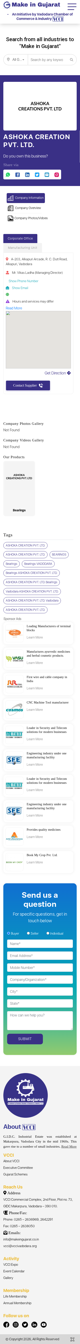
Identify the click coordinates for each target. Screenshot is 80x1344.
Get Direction (56, 373)
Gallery (8, 1278)
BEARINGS (59, 554)
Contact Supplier (25, 385)
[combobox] (15, 59)
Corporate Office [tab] (20, 238)
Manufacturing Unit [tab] (22, 247)
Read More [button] (14, 308)
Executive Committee (18, 1168)
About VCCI (11, 1161)
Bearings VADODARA (38, 564)
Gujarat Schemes (15, 1174)
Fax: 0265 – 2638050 (19, 1226)
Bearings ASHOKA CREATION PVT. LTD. (31, 573)
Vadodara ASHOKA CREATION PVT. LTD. (32, 591)
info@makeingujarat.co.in (21, 1239)
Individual (56, 934)
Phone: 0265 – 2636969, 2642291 (28, 1219)
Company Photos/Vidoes (31, 218)
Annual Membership (17, 1303)
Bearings (11, 564)
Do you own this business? (25, 156)
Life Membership (15, 1296)
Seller (35, 934)
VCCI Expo (10, 1265)
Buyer (15, 934)
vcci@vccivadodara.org (20, 1246)
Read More (69, 1146)
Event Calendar (14, 1271)
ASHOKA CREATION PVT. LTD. (25, 545)
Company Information (29, 197)
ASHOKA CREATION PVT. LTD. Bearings (31, 582)
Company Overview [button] (27, 208)
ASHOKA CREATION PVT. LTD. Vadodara (32, 600)
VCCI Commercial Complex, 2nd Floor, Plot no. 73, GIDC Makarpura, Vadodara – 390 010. (38, 1203)
